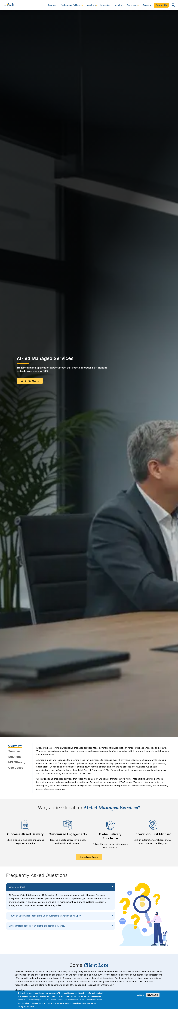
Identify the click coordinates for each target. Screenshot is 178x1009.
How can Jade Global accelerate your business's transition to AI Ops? (45, 915)
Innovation (103, 6)
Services (50, 6)
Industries (89, 6)
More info (29, 1006)
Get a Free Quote (89, 857)
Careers (146, 5)
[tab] (18, 745)
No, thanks (152, 995)
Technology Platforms (70, 6)
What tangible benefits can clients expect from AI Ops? (37, 925)
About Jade (131, 6)
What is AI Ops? (17, 887)
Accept (141, 995)
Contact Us (161, 5)
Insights (117, 6)
